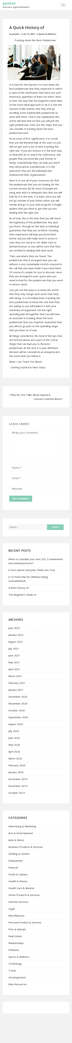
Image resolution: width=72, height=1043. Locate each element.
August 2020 (15, 724)
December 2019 (17, 779)
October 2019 (16, 792)
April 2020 (14, 751)
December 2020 (17, 696)
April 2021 (14, 669)
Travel (12, 970)
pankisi (9, 3)
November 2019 (17, 786)
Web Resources (17, 984)
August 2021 (15, 641)
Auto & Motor (16, 840)
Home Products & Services (24, 895)
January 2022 (15, 634)
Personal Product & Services (24, 922)
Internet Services (18, 901)
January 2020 (15, 772)
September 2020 (18, 717)
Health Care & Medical (21, 888)
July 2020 (13, 731)
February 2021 (16, 683)
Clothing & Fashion (18, 853)
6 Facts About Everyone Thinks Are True (31, 570)
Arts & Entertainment (20, 833)
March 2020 (15, 758)
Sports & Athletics (47, 34)
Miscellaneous (16, 915)
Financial (13, 867)
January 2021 (15, 689)
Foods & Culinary (18, 874)
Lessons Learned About (47, 398)
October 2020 (16, 710)
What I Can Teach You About (25, 361)
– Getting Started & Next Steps (27, 367)
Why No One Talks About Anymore (31, 394)
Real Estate (15, 936)
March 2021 (15, 676)
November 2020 (17, 703)
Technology (15, 963)
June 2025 (14, 628)
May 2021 (14, 662)
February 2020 (16, 765)
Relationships (16, 943)
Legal (11, 908)
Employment (15, 860)
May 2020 (14, 744)
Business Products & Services (25, 847)
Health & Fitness (18, 881)
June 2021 (14, 655)
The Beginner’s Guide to (22, 594)
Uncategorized (16, 977)
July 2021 (13, 648)
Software (13, 950)
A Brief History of (18, 587)
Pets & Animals (17, 929)
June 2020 (14, 737)
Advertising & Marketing (22, 826)
